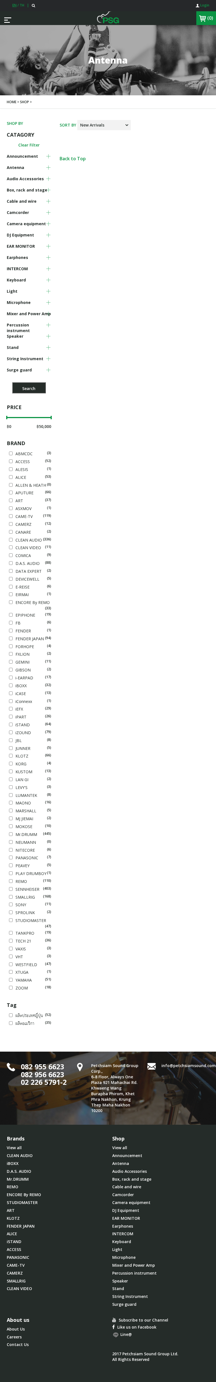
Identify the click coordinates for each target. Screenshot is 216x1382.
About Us (16, 1329)
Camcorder (123, 1194)
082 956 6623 (42, 1074)
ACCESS (14, 1249)
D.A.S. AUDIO (19, 1171)
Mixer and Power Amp (133, 1265)
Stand (118, 1288)
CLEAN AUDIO (20, 1155)
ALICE (12, 1233)
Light (117, 1249)
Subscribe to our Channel (143, 1320)
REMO (12, 1186)
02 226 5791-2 (44, 1082)
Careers (14, 1337)
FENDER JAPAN (21, 1226)
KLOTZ (13, 1218)
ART (11, 1210)
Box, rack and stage (131, 1179)
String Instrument (130, 1296)
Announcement (127, 1155)
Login (204, 5)
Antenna (120, 1163)
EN (14, 5)
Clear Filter (29, 145)
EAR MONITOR (126, 1218)
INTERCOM (122, 1233)
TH (22, 5)
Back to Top (73, 158)
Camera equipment (131, 1202)
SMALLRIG (16, 1281)
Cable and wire (126, 1186)
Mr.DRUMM (18, 1179)
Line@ (125, 1334)
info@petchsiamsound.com (188, 1065)
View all (14, 1147)
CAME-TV (16, 1265)
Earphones (122, 1226)
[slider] (6, 417)
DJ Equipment (125, 1210)
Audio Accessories (129, 1171)
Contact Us (18, 1344)
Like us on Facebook (136, 1327)
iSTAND (14, 1241)
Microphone (124, 1257)
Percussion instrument (134, 1273)
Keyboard (121, 1241)
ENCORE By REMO (24, 1194)
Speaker (120, 1281)
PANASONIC (18, 1257)
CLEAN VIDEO (19, 1288)
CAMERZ (15, 1273)
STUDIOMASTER (22, 1202)
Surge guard (124, 1304)
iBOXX (13, 1163)
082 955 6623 (42, 1066)
